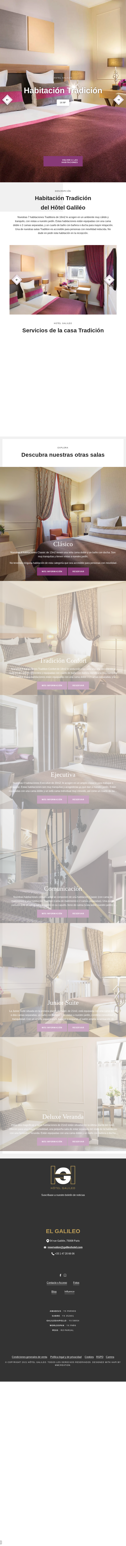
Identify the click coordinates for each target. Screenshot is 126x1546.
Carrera (110, 1357)
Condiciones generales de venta (29, 1357)
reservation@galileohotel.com (65, 1247)
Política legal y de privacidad (66, 1357)
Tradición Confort (63, 660)
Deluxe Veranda (63, 1116)
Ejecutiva (63, 774)
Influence (70, 1291)
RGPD (99, 1357)
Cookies (89, 1357)
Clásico (63, 544)
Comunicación (63, 888)
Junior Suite (63, 1002)
